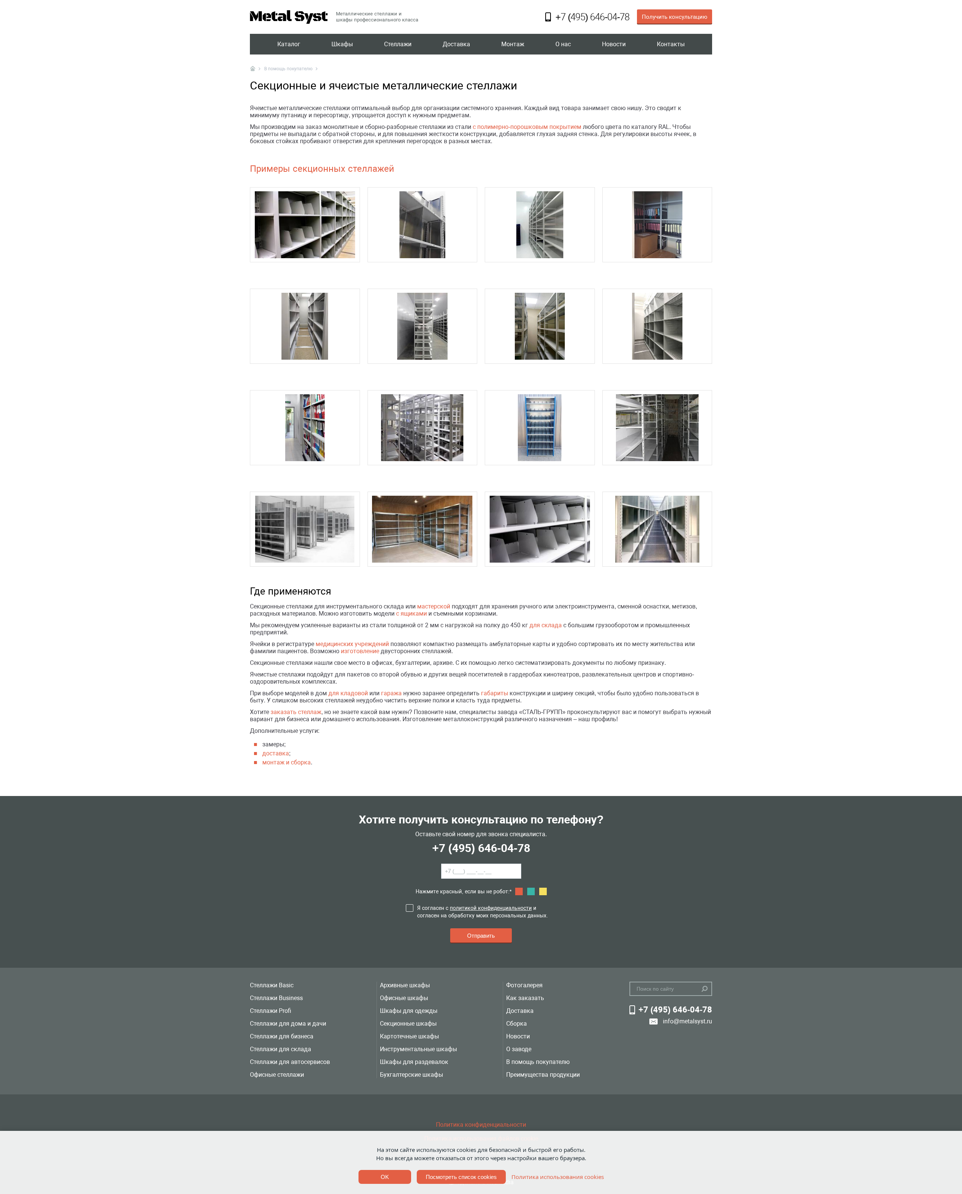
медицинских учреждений (352, 644)
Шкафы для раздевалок (414, 1061)
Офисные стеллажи (277, 1074)
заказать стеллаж (296, 712)
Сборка (516, 1023)
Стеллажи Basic (271, 985)
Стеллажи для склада (280, 1049)
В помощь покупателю (538, 1061)
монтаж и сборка (286, 762)
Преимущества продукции (543, 1074)
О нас (563, 44)
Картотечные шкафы (409, 1036)
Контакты (671, 44)
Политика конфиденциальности (481, 1124)
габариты (494, 693)
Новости (614, 44)
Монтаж (512, 44)
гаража (391, 693)
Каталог (288, 44)
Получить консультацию (674, 17)
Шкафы (342, 44)
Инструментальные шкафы (418, 1049)
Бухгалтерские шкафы (411, 1074)
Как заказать (525, 998)
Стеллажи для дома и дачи (288, 1023)
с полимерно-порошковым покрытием (527, 126)
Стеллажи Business (276, 998)
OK (385, 1177)
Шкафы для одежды (408, 1010)
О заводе (518, 1049)
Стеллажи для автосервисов (290, 1061)
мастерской (433, 606)
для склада (545, 625)
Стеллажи (397, 44)
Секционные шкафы (408, 1023)
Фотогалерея (524, 985)
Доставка (456, 44)
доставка (275, 753)
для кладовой (348, 693)
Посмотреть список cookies (461, 1177)
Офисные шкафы (404, 998)
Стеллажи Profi (270, 1010)
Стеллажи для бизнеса (281, 1036)
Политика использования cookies (557, 1176)
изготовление (360, 651)
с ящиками (411, 613)
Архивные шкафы (405, 985)
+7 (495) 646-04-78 (481, 848)
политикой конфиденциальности (491, 908)
